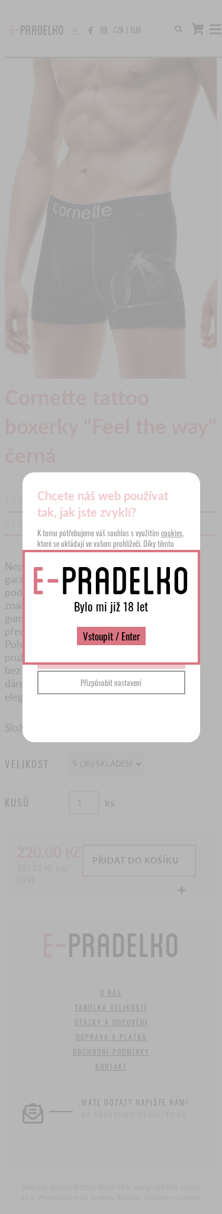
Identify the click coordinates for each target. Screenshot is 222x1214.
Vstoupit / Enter (111, 636)
